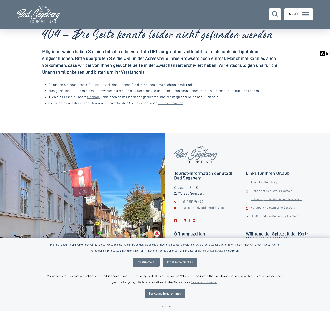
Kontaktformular (170, 103)
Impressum (165, 306)
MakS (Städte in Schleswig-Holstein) (275, 216)
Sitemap (93, 97)
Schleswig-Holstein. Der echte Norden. (276, 199)
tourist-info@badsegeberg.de (202, 207)
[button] (324, 53)
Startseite (96, 84)
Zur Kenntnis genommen (165, 293)
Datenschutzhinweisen (211, 250)
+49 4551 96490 (191, 201)
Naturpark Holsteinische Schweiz (273, 207)
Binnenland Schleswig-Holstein (271, 190)
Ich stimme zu (146, 262)
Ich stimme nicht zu (180, 262)
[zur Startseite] (38, 14)
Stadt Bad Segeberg (264, 182)
